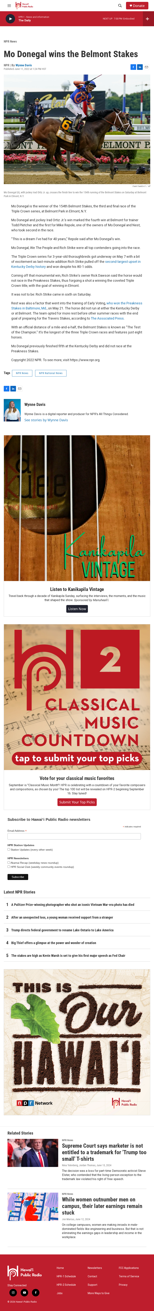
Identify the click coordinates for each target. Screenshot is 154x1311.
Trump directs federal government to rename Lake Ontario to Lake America (62, 930)
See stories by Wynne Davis (46, 420)
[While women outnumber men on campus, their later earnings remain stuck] (33, 1207)
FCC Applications (129, 1268)
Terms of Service (129, 1276)
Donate (139, 6)
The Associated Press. (108, 318)
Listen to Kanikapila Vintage (77, 589)
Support (92, 1284)
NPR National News (51, 373)
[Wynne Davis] (12, 410)
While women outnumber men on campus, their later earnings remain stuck (102, 1206)
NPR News (10, 41)
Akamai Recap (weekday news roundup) (34, 862)
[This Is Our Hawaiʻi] (77, 1042)
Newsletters (95, 1268)
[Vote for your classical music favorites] (77, 697)
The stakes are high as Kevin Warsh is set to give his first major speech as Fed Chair (68, 956)
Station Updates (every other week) (31, 849)
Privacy (123, 1284)
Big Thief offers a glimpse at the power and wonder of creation (53, 943)
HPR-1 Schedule (66, 1276)
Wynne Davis (24, 65)
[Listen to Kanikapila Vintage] (77, 508)
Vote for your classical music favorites (77, 778)
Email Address (17, 831)
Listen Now (77, 609)
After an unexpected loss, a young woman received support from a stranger (62, 917)
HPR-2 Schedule (66, 1284)
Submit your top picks (77, 802)
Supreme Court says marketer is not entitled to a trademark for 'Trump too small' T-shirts (104, 1152)
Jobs (60, 1293)
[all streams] (148, 18)
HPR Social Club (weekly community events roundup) (42, 866)
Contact (92, 1276)
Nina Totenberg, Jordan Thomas (78, 1165)
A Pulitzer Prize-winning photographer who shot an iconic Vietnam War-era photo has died (72, 905)
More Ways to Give (98, 1293)
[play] (10, 19)
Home (60, 1268)
